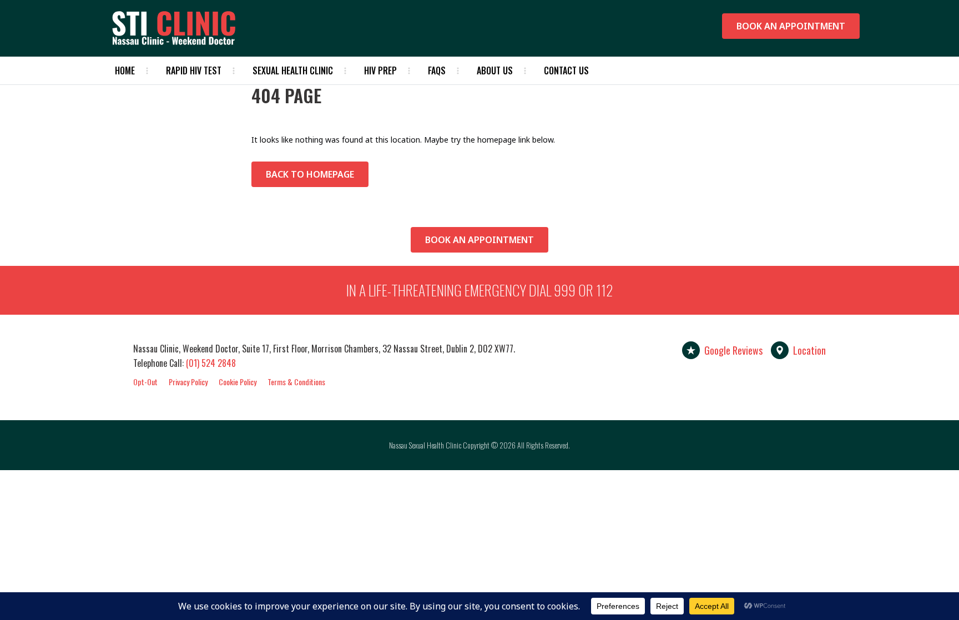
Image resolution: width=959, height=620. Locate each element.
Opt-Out (145, 381)
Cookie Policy (237, 381)
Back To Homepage (310, 174)
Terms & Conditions (296, 381)
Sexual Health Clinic (293, 70)
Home (125, 70)
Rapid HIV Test (193, 70)
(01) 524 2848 (211, 363)
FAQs (437, 70)
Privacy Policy (188, 381)
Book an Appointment (790, 26)
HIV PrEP (380, 70)
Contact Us (566, 70)
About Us (495, 70)
